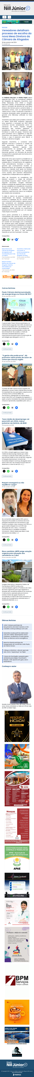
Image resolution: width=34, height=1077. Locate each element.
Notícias (4, 27)
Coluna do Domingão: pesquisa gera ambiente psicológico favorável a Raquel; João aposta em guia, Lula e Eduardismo (16, 659)
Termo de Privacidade (17, 1072)
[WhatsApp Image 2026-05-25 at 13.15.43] (17, 789)
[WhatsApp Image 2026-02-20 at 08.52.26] (17, 726)
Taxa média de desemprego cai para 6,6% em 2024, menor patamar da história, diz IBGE (15, 421)
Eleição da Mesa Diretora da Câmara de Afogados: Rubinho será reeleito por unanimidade (8, 265)
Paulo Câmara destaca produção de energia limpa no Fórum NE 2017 (16, 293)
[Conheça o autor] (17, 686)
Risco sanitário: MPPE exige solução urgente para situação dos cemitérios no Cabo (17, 553)
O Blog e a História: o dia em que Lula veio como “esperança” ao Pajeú (16, 651)
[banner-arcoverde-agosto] (17, 277)
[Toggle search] (9, 17)
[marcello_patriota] (17, 1052)
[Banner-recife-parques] (17, 756)
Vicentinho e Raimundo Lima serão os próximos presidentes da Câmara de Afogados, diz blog (23, 252)
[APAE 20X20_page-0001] (17, 858)
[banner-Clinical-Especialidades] (17, 826)
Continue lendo (7, 349)
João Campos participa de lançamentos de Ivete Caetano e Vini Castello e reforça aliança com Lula (16, 627)
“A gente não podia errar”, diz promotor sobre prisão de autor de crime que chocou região (17, 357)
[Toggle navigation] (4, 17)
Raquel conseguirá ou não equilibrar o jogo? (13, 484)
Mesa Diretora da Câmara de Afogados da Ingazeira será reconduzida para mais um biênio (8, 252)
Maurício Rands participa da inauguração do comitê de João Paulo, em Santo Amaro (17, 644)
